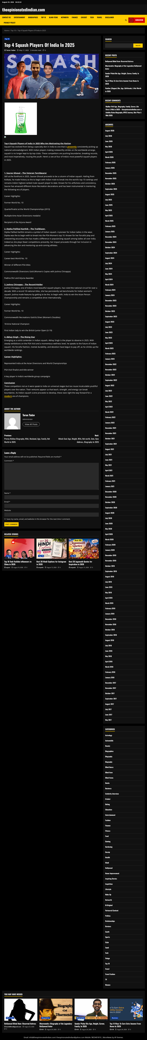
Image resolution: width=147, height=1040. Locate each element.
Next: (78, 438)
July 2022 (108, 390)
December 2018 (110, 619)
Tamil (107, 947)
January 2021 (109, 486)
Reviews (108, 926)
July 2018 (108, 645)
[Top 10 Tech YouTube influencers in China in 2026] (19, 549)
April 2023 (109, 343)
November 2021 (110, 433)
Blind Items (53, 17)
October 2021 (110, 438)
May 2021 (108, 465)
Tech (92, 17)
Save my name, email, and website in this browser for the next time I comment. (38, 519)
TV (106, 979)
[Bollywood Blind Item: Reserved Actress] (20, 1010)
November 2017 (110, 688)
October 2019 (110, 566)
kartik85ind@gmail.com (13, 1027)
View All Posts (31, 424)
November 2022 (110, 369)
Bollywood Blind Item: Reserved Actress (119, 61)
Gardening (108, 847)
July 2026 (108, 136)
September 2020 (111, 507)
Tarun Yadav (10, 50)
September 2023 (111, 316)
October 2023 (110, 311)
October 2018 (110, 629)
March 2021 (109, 475)
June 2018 (108, 651)
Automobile (109, 740)
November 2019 (110, 560)
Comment (9, 461)
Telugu (107, 958)
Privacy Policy (9, 22)
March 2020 (109, 539)
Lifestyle (108, 889)
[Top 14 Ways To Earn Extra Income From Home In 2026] (126, 1010)
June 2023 (108, 332)
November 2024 (110, 242)
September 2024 (111, 252)
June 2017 (108, 714)
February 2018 (110, 672)
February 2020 (110, 544)
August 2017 (109, 704)
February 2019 (110, 608)
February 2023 (110, 353)
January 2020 (110, 550)
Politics (108, 915)
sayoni (8, 567)
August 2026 (109, 130)
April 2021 (108, 470)
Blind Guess (109, 767)
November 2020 (110, 497)
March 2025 (109, 221)
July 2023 (108, 327)
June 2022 (108, 396)
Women (107, 985)
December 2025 (110, 173)
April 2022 (109, 406)
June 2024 (108, 268)
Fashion (108, 820)
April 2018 (108, 661)
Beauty (107, 746)
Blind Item (109, 772)
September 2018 (111, 635)
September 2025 (111, 189)
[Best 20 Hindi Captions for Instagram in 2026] (51, 549)
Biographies (33, 17)
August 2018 (109, 640)
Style (107, 942)
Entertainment (19, 17)
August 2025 (109, 194)
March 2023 (109, 348)
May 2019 (108, 592)
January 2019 (109, 613)
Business (108, 788)
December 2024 (110, 237)
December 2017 (110, 682)
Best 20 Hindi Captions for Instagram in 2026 (51, 563)
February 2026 (110, 162)
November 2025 (110, 178)
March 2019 (109, 603)
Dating (107, 804)
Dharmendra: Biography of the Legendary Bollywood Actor (55, 1025)
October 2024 (110, 247)
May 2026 (108, 146)
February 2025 (110, 226)
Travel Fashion (110, 974)
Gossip (107, 852)
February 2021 (110, 481)
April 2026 (109, 152)
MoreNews (107, 1037)
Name (7, 493)
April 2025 (109, 215)
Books (107, 783)
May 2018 (108, 656)
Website (7, 510)
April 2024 (109, 279)
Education (108, 809)
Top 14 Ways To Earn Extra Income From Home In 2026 (125, 1025)
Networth (65, 17)
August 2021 (109, 449)
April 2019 (108, 598)
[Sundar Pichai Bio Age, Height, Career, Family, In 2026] (91, 1010)
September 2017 (111, 698)
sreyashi (40, 567)
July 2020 (108, 518)
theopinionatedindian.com (23, 9)
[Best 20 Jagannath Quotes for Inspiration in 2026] (84, 549)
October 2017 (110, 693)
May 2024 (108, 274)
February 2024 (110, 290)
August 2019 (109, 576)
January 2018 (109, 677)
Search (108, 39)
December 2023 (110, 300)
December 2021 (110, 428)
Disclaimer (109, 17)
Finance (75, 17)
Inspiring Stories (111, 878)
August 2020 (109, 513)
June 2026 (109, 141)
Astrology (108, 735)
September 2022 (111, 380)
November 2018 (110, 624)
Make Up (108, 894)
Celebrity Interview (112, 793)
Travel (99, 17)
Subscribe (139, 20)
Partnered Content (111, 910)
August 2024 (109, 258)
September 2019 (111, 571)
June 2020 (109, 523)
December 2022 (110, 364)
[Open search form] (126, 20)
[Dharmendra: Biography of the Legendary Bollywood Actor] (56, 1010)
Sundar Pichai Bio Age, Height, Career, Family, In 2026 (90, 1025)
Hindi (107, 862)
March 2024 (109, 284)
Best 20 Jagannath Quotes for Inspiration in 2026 (80, 563)
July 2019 (108, 582)
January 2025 (110, 231)
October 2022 (110, 375)
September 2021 (111, 444)
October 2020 (110, 502)
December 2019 (110, 555)
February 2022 (110, 417)
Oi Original (108, 905)
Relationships (110, 921)
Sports (107, 937)
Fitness (107, 831)
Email (7, 502)
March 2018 (109, 666)
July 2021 (108, 454)
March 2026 (109, 157)
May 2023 (108, 337)
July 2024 (108, 263)
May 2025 (108, 210)
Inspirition (109, 884)
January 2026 (110, 168)
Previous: (27, 438)
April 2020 (109, 534)
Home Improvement (112, 873)
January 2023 (110, 359)
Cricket (84, 17)
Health (107, 857)
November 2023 (110, 305)
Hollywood (108, 868)
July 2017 (108, 709)
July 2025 (108, 199)
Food (107, 836)
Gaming (107, 841)
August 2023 (109, 321)
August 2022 (109, 385)
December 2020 (110, 491)
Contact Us (6, 17)
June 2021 (108, 459)
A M (42, 1029)
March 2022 (109, 412)
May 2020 (108, 528)
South (107, 931)
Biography (108, 756)
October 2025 (110, 183)
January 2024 (110, 295)
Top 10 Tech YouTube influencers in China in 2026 (17, 563)
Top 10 (43, 17)
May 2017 (108, 720)
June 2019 (108, 587)
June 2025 (108, 205)
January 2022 (110, 422)
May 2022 (108, 401)
